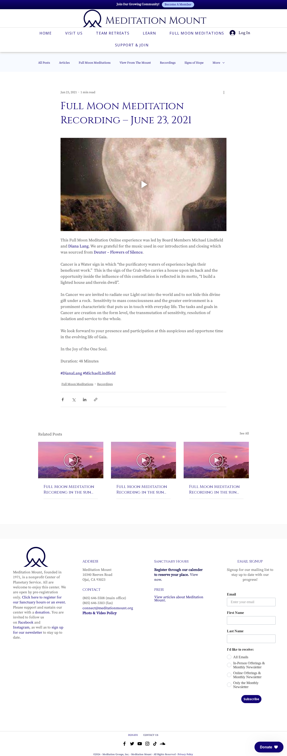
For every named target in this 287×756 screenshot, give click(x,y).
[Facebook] (124, 743)
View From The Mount (135, 63)
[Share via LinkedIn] (85, 399)
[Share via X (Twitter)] (74, 399)
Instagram (21, 627)
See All (244, 433)
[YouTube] (139, 743)
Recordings (168, 63)
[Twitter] (132, 743)
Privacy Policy (185, 754)
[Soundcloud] (162, 743)
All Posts (44, 63)
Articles (64, 63)
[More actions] (223, 92)
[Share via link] (95, 399)
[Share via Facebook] (63, 399)
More (216, 63)
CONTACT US (150, 735)
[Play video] (143, 184)
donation (42, 612)
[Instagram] (147, 743)
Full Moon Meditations (95, 63)
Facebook (25, 622)
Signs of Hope (194, 63)
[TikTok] (155, 743)
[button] (268, 747)
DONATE (133, 735)
